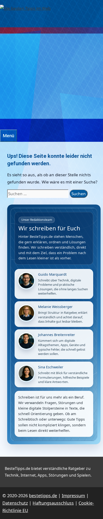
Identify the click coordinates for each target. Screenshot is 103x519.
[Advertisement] (51, 76)
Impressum (73, 495)
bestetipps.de (43, 495)
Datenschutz (15, 503)
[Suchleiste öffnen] (2, 124)
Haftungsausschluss (53, 503)
